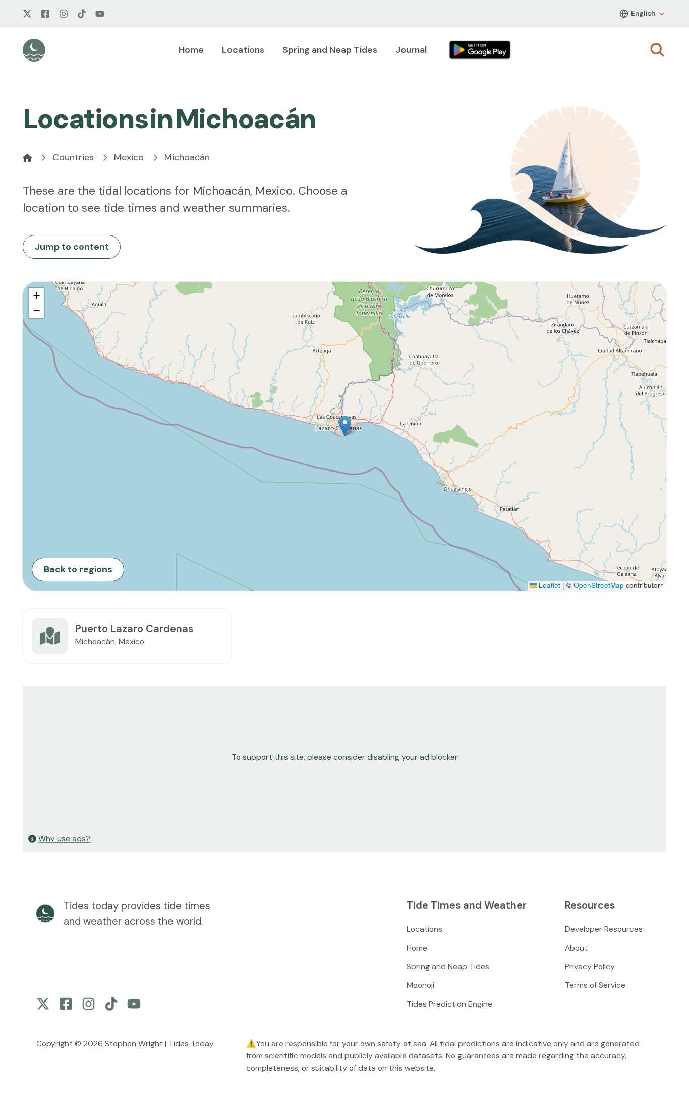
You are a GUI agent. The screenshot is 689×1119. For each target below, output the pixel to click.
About (576, 948)
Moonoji (420, 985)
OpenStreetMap (598, 585)
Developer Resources (604, 929)
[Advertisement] (326, 757)
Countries (73, 157)
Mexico (129, 157)
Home (191, 50)
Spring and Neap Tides (329, 50)
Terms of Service (595, 985)
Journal (411, 50)
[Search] (657, 50)
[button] (344, 426)
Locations (243, 50)
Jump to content (72, 247)
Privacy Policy (590, 966)
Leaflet (548, 585)
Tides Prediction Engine (449, 1003)
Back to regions (78, 569)
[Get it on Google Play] (480, 50)
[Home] (27, 157)
